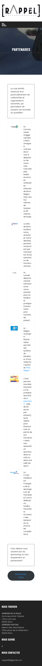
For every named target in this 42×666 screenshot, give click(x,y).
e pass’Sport (27, 401)
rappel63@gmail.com (12, 660)
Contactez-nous (21, 576)
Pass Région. (26, 369)
